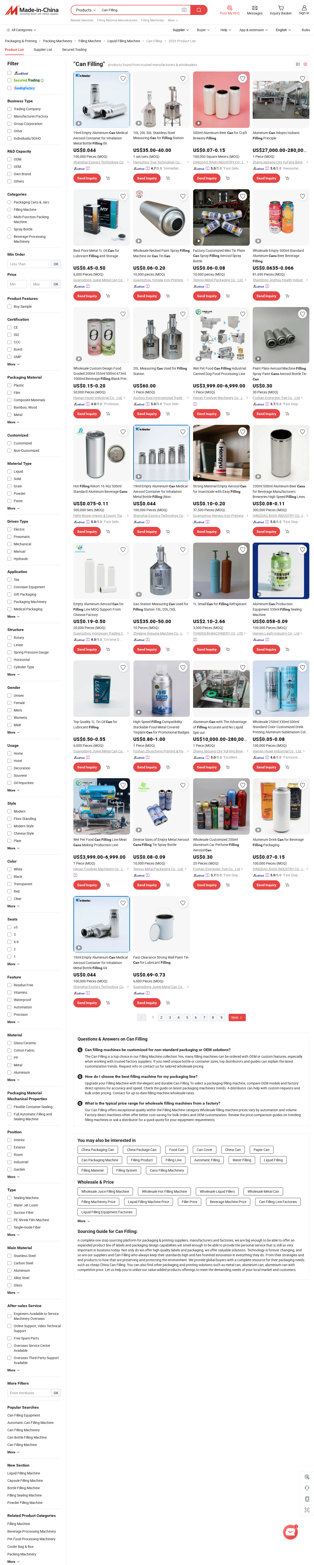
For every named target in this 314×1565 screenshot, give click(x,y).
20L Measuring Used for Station (160, 371)
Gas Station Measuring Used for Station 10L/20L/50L (160, 607)
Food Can (176, 1149)
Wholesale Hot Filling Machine (164, 1191)
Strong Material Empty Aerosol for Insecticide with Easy (219, 489)
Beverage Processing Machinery (31, 1531)
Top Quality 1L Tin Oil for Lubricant (95, 724)
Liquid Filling (273, 1160)
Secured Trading (74, 49)
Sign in (304, 13)
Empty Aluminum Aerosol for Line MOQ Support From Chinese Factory (98, 609)
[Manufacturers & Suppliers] (31, 10)
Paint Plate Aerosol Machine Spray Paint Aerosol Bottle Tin (279, 373)
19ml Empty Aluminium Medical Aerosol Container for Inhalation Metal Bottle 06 (100, 138)
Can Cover (204, 1149)
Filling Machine (18, 1523)
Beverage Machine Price (228, 1201)
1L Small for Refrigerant (220, 604)
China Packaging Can (97, 1149)
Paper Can (262, 1149)
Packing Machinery (21, 1554)
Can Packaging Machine (99, 1160)
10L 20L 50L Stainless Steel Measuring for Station (158, 135)
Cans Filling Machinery (167, 1170)
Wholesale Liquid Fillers (217, 1191)
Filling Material (92, 1170)
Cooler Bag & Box (20, 1546)
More (82, 1221)
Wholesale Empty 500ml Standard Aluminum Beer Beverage (278, 255)
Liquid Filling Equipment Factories (106, 1212)
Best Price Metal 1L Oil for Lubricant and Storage (96, 253)
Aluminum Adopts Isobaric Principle (276, 135)
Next (235, 1017)
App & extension (251, 29)
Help (224, 29)
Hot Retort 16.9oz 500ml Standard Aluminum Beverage (100, 489)
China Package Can (142, 1149)
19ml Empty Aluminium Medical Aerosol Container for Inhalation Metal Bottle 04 (100, 962)
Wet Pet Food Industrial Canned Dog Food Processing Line (219, 371)
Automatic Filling (207, 1160)
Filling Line (174, 1160)
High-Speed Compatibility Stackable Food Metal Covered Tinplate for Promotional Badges (161, 727)
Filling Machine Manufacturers (117, 20)
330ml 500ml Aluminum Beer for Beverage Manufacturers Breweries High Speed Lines (279, 491)
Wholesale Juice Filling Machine (105, 1191)
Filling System (126, 1170)
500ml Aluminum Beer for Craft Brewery (220, 135)
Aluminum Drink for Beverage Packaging (278, 842)
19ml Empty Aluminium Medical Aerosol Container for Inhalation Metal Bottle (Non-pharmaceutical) (160, 491)
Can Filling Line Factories (278, 1201)
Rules (306, 29)
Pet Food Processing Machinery (31, 1539)
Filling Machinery (152, 20)
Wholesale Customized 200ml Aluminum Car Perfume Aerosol (216, 844)
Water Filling (242, 1160)
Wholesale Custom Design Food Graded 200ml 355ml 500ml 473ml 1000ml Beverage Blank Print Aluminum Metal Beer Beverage (100, 373)
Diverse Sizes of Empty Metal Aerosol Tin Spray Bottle (161, 842)
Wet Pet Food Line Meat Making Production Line (100, 842)
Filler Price (189, 1201)
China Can (233, 1149)
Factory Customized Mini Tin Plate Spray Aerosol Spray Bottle (219, 255)
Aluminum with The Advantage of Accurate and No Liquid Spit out (220, 727)
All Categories (22, 29)
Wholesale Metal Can (263, 1191)
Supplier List (43, 49)
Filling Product (142, 1160)
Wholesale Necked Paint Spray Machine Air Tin (161, 253)
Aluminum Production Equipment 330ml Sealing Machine (277, 609)
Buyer (201, 29)
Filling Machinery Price (98, 1201)
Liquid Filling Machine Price (148, 1201)
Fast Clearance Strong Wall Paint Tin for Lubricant (160, 960)
